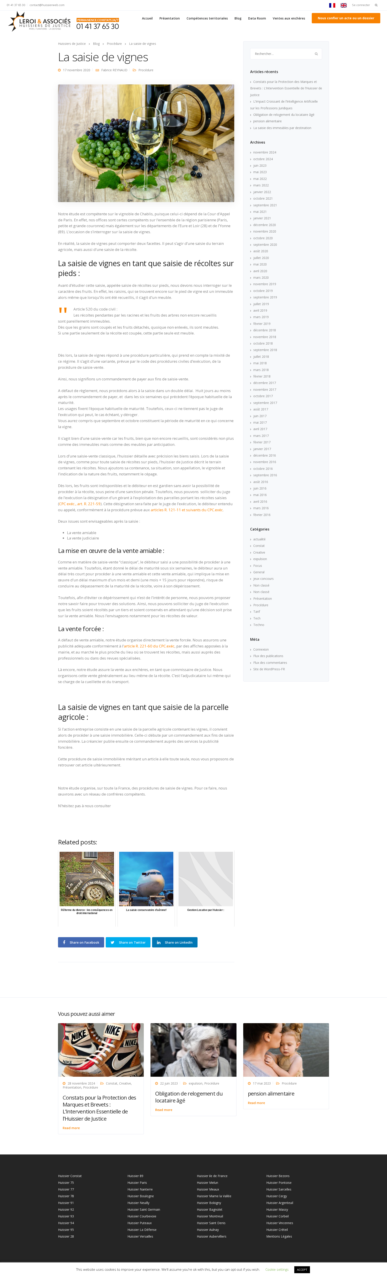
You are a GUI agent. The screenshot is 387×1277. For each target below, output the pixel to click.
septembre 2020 (265, 244)
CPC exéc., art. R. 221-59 (80, 503)
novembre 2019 (264, 284)
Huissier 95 (66, 1229)
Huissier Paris (137, 1182)
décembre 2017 (264, 383)
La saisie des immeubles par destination (282, 128)
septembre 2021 (265, 205)
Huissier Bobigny (209, 1203)
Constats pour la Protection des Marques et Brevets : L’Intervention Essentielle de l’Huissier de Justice (286, 88)
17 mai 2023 (262, 1083)
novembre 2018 (264, 337)
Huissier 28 (66, 1236)
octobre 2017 (263, 396)
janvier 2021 (262, 218)
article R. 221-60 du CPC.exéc (149, 646)
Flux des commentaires (270, 662)
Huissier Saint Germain (143, 1209)
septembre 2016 (265, 475)
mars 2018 (261, 370)
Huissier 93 (66, 1216)
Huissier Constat (70, 1176)
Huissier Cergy (276, 1196)
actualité (259, 539)
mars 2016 (261, 508)
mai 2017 (260, 422)
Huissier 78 (66, 1196)
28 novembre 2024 (81, 1083)
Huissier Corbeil (277, 1216)
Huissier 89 (135, 1176)
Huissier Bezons (278, 1176)
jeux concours (263, 578)
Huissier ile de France (212, 1176)
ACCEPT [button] (302, 1270)
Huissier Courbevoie (141, 1216)
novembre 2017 (264, 389)
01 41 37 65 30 (16, 5)
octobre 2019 (263, 291)
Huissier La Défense (142, 1229)
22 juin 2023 (169, 1083)
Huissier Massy (277, 1209)
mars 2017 (261, 436)
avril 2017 (260, 429)
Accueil (147, 18)
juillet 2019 (261, 304)
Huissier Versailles (140, 1236)
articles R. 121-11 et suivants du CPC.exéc (187, 509)
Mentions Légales (279, 1236)
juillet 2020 (261, 258)
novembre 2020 (264, 231)
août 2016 (260, 482)
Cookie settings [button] (277, 1269)
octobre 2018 (263, 343)
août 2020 (260, 251)
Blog (237, 18)
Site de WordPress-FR (269, 669)
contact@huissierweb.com (47, 5)
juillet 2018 (261, 356)
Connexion (261, 649)
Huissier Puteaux (139, 1223)
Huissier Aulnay (208, 1229)
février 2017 (262, 442)
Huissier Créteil (277, 1229)
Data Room (257, 18)
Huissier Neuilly (138, 1203)
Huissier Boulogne (140, 1196)
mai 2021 (260, 211)
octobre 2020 (263, 238)
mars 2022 (261, 185)
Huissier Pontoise (279, 1182)
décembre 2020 (264, 225)
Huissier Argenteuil (279, 1203)
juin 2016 (260, 488)
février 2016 (262, 515)
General (258, 572)
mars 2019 (261, 317)
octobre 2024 (263, 159)
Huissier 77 (66, 1189)
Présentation (169, 18)
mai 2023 (260, 172)
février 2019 (262, 323)
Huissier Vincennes (279, 1223)
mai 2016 (260, 495)
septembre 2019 (265, 297)
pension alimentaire (267, 121)
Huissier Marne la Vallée (214, 1196)
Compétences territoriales (207, 18)
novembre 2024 (264, 152)
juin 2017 (260, 416)
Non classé (261, 585)
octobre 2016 (263, 468)
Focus (257, 565)
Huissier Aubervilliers (211, 1236)
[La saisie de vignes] (146, 143)
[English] (345, 5)
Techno (258, 625)
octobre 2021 (263, 198)
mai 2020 (260, 264)
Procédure (145, 70)
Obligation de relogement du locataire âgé (283, 114)
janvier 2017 (262, 449)
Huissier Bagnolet (209, 1209)
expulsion (260, 559)
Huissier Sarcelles (278, 1189)
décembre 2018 (264, 330)
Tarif (256, 611)
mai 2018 (260, 363)
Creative (259, 552)
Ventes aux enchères (289, 18)
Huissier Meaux (208, 1189)
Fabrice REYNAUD (114, 70)
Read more (71, 1128)
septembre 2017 (265, 403)
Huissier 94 (66, 1223)
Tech (256, 618)
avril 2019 (260, 310)
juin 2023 (260, 165)
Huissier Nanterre (140, 1189)
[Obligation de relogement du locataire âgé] (193, 1049)
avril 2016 (260, 501)
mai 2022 (260, 179)
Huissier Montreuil (210, 1216)
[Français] (333, 5)
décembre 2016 (264, 455)
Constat (259, 546)
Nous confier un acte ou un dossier (346, 18)
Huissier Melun (207, 1182)
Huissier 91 (66, 1203)
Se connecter (361, 5)
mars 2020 (261, 277)
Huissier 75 (66, 1182)
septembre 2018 (265, 350)
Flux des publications (268, 656)
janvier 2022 (262, 192)
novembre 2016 (264, 462)
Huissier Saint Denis (211, 1223)
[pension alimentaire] (286, 1049)
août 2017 (260, 409)
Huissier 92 (66, 1209)
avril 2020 (260, 271)
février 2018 (262, 376)
